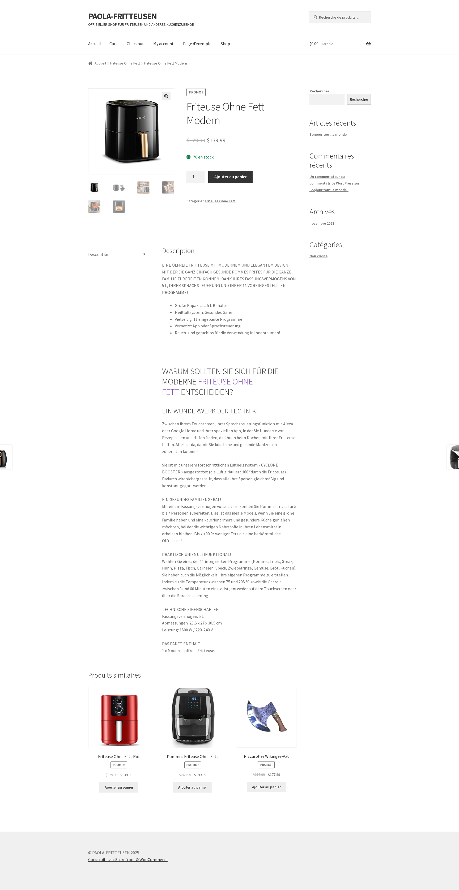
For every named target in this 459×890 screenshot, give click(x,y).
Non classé (318, 256)
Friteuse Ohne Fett (125, 63)
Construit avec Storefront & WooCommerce (128, 859)
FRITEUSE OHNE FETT (207, 386)
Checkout (135, 43)
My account (163, 43)
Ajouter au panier (230, 176)
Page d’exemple (197, 43)
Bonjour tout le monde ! (328, 134)
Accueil (94, 43)
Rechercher (319, 91)
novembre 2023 (321, 223)
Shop (225, 43)
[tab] (119, 255)
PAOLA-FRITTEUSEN (122, 16)
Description (98, 254)
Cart (113, 43)
